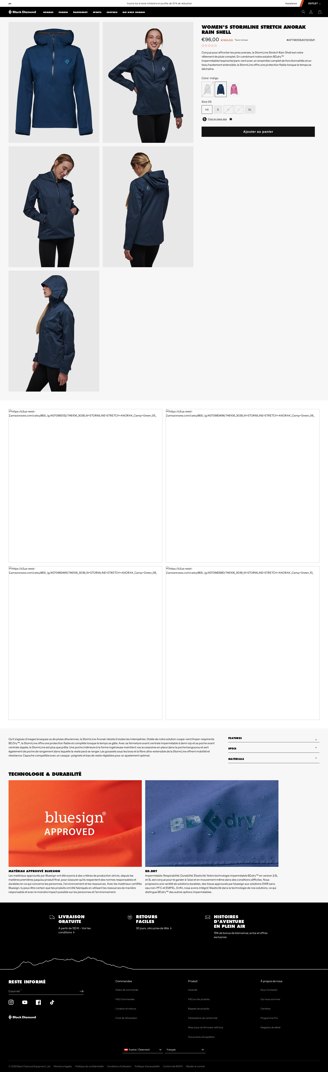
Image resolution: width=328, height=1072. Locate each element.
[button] (48, 12)
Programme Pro (269, 1018)
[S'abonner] (81, 991)
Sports (97, 12)
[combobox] (142, 1049)
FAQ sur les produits (199, 999)
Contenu (112, 12)
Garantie (192, 989)
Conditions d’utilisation (119, 1066)
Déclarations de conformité (202, 1018)
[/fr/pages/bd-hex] (10, 3)
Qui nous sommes (133, 12)
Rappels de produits (198, 1008)
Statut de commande (126, 989)
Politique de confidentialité (89, 1066)
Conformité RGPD (173, 1066)
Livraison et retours (125, 1008)
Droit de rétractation (126, 1018)
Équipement (80, 12)
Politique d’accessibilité (147, 1066)
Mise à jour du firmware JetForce (205, 1027)
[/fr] (22, 12)
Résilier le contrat (195, 1066)
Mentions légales (63, 1066)
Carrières (265, 1008)
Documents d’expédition (201, 1037)
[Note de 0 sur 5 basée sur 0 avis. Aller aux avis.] (210, 45)
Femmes (63, 12)
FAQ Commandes (125, 999)
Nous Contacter (269, 989)
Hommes (48, 12)
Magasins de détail (270, 1027)
